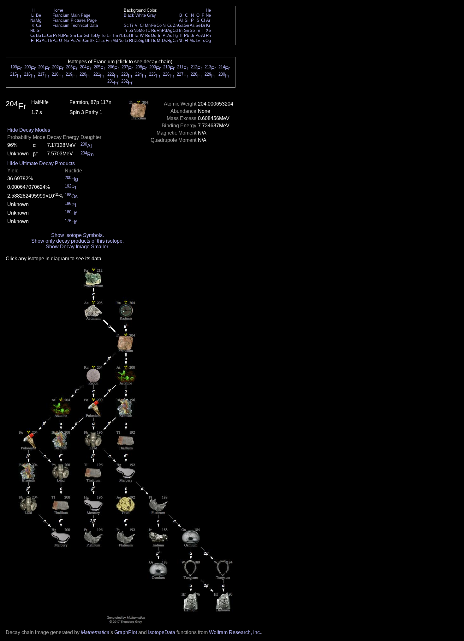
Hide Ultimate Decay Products (41, 163)
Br (203, 25)
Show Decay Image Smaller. (77, 246)
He (208, 10)
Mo (142, 30)
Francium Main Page (71, 15)
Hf (131, 35)
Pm (66, 35)
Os (153, 35)
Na (32, 20)
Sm (73, 35)
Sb (192, 30)
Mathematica (95, 632)
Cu (169, 25)
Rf (131, 40)
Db (136, 40)
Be (38, 15)
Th (49, 40)
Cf (98, 40)
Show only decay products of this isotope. (77, 241)
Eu (79, 35)
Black (129, 15)
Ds (164, 40)
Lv (198, 40)
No (120, 40)
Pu (72, 40)
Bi (192, 35)
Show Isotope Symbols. (77, 235)
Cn (175, 40)
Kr (208, 25)
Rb (32, 30)
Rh (159, 30)
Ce (49, 35)
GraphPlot (125, 632)
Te (198, 30)
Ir (159, 35)
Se (197, 25)
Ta (136, 35)
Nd (60, 35)
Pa (54, 40)
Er (109, 35)
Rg (169, 40)
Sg (141, 40)
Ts (203, 40)
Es (102, 40)
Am (79, 40)
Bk (92, 40)
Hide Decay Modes (28, 130)
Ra (38, 40)
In (180, 30)
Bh (147, 40)
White (140, 15)
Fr (33, 40)
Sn (186, 30)
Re (147, 35)
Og (208, 40)
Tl (180, 35)
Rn (208, 35)
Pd (164, 30)
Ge (186, 25)
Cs (32, 35)
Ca (38, 25)
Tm (115, 35)
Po (197, 35)
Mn (148, 25)
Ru (153, 30)
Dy (97, 35)
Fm (109, 40)
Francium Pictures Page (74, 20)
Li (32, 15)
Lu (126, 35)
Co (159, 25)
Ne (208, 15)
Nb (136, 30)
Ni (164, 25)
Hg (175, 35)
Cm (86, 40)
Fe (153, 25)
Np (66, 40)
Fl (186, 40)
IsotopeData (161, 632)
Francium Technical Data (75, 25)
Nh (180, 40)
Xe (208, 30)
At (203, 35)
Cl (203, 20)
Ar (208, 20)
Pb (186, 35)
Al (181, 20)
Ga (180, 25)
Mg (38, 20)
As (192, 25)
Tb (92, 35)
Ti (131, 25)
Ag (169, 30)
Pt (165, 35)
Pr (55, 35)
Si (186, 20)
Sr (39, 30)
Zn (175, 25)
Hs (153, 40)
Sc (126, 25)
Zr (131, 30)
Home (57, 10)
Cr (142, 25)
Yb (120, 35)
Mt (159, 40)
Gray (151, 15)
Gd (86, 35)
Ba (38, 35)
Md (115, 40)
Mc (192, 40)
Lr (126, 40)
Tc (148, 30)
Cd (175, 30)
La (44, 35)
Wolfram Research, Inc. (235, 632)
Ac (44, 40)
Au (169, 35)
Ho (102, 35)
